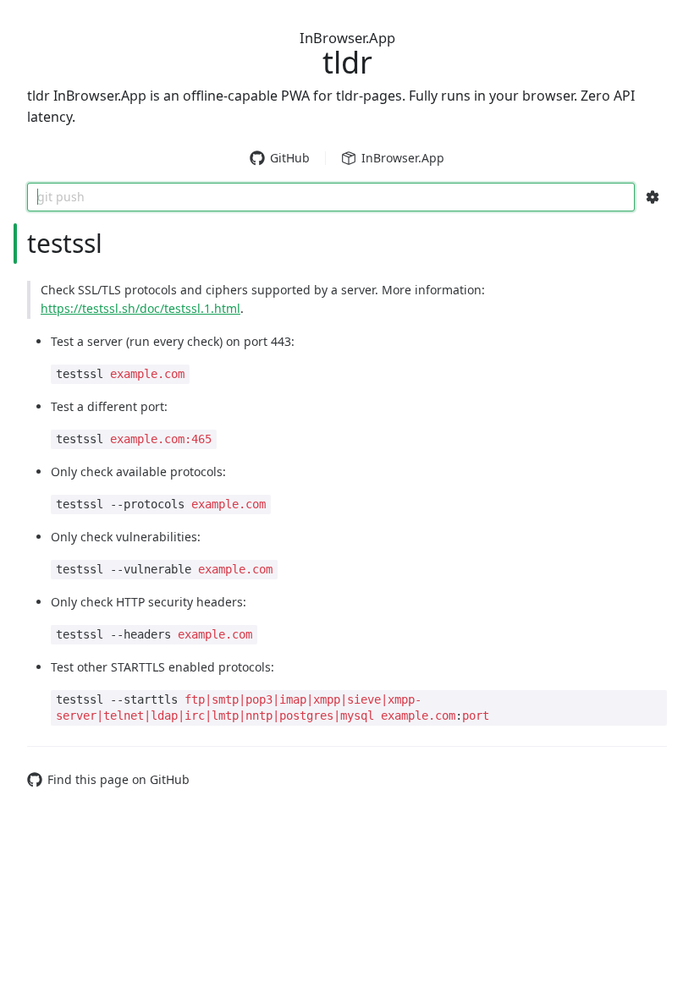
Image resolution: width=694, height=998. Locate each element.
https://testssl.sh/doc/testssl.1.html (140, 308)
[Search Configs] (652, 197)
